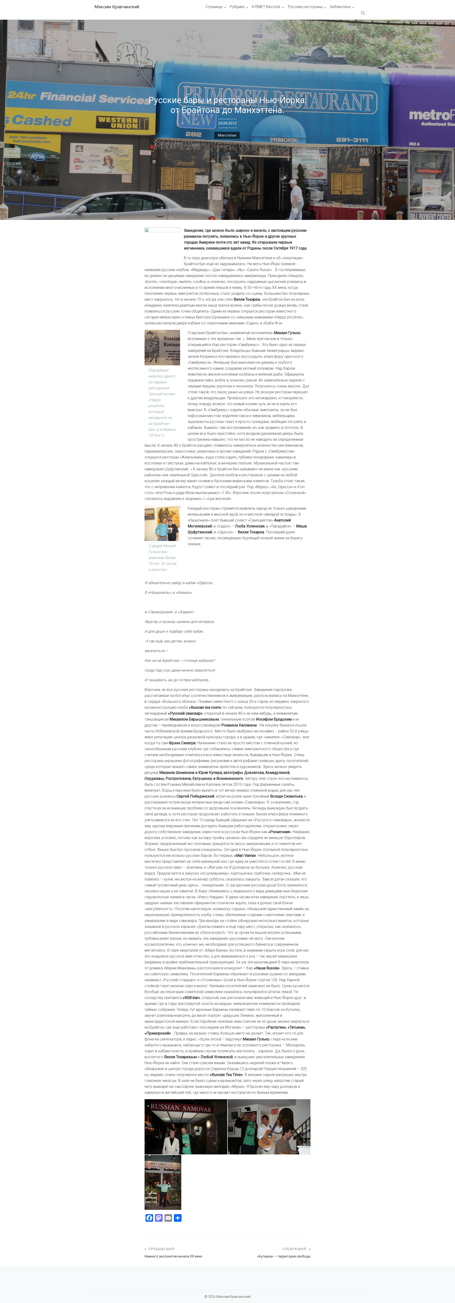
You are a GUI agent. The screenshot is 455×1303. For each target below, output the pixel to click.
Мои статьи (227, 135)
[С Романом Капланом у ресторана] (186, 1126)
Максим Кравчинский (116, 6)
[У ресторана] (163, 1182)
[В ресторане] (269, 1126)
